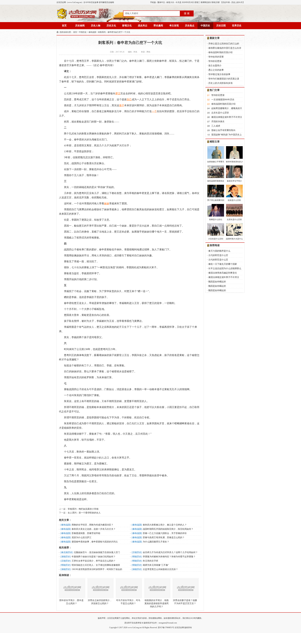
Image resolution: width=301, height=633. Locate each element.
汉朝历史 (136, 552)
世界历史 (236, 25)
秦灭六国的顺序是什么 (219, 251)
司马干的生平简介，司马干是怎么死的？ (128, 602)
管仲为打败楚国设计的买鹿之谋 (223, 79)
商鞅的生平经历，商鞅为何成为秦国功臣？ (92, 525)
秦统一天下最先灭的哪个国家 (222, 264)
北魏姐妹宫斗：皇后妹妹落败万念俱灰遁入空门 (97, 552)
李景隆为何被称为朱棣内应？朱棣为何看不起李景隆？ (169, 556)
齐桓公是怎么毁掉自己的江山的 (223, 43)
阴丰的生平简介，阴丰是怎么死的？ (71, 602)
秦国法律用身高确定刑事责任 (222, 273)
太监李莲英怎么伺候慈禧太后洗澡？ (160, 569)
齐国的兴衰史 (217, 121)
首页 (64, 25)
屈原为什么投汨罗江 (81, 537)
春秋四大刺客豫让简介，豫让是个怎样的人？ (165, 525)
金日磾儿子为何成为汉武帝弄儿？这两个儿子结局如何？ (170, 552)
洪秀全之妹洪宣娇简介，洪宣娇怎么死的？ (100, 602)
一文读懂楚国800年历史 (222, 99)
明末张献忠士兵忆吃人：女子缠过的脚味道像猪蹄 (96, 565)
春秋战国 (92, 32)
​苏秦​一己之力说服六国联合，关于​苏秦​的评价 (165, 533)
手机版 (153, 2)
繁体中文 (161, 2)
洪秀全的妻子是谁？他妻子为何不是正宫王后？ (185, 602)
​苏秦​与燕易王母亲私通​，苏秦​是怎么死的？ (164, 537)
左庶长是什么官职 (220, 113)
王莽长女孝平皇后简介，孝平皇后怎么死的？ (94, 561)
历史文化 (111, 25)
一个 (154, 111)
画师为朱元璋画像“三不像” (156, 565)
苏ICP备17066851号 (166, 627)
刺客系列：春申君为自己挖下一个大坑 (114, 32)
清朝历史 (65, 556)
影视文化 (127, 25)
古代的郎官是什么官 (218, 255)
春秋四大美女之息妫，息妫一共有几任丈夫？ (94, 529)
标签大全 (170, 2)
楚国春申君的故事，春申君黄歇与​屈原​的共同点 (95, 542)
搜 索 (187, 13)
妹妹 (106, 203)
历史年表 (226, 2)
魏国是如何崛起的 (217, 281)
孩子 (121, 105)
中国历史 (205, 25)
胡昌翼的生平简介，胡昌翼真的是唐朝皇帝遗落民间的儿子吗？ (157, 603)
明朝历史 (136, 556)
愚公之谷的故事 (216, 70)
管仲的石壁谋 (215, 61)
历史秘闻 (80, 25)
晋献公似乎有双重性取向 (223, 130)
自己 (129, 99)
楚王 (117, 93)
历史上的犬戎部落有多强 (220, 83)
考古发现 (174, 25)
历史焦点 (189, 25)
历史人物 (95, 25)
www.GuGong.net (135, 627)
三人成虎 (215, 126)
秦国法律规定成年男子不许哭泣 (226, 117)
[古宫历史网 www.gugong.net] (83, 18)
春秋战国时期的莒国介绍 (220, 52)
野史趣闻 (158, 25)
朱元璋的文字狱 (150, 561)
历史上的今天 (237, 2)
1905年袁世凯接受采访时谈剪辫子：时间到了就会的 (97, 569)
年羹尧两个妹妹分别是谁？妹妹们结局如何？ (94, 556)
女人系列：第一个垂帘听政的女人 (84, 513)
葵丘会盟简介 (215, 65)
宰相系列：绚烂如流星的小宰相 (83, 509)
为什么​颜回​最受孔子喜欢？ (156, 542)
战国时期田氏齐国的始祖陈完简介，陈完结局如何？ (168, 529)
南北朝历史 (66, 552)
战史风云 (142, 25)
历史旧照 (221, 25)
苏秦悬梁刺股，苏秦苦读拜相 (86, 533)
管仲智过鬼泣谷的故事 (219, 74)
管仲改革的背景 (216, 57)
